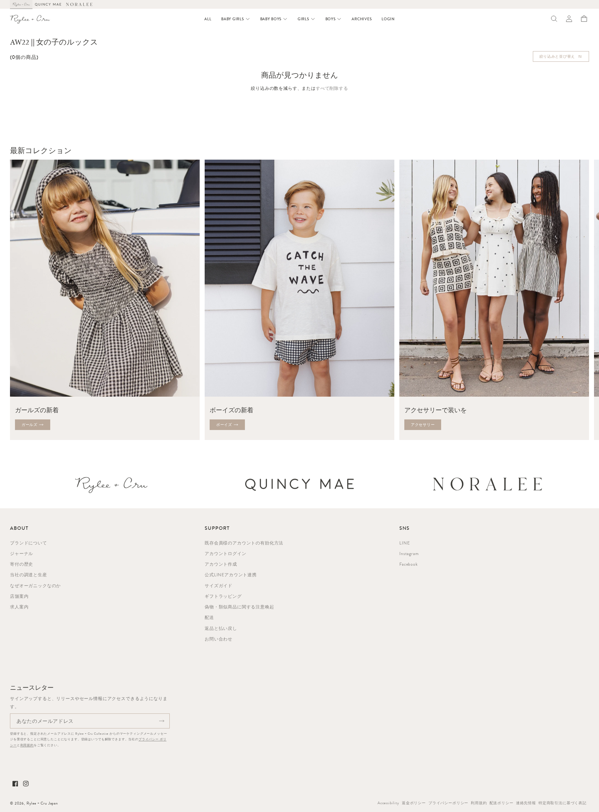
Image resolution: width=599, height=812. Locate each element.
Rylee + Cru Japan (42, 803)
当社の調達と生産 (28, 575)
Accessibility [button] (388, 803)
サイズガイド (218, 585)
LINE (404, 543)
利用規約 (27, 745)
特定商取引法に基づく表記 (562, 803)
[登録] (161, 720)
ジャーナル (21, 553)
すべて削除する (332, 88)
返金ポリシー (414, 803)
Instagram (409, 553)
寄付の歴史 (21, 564)
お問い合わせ (218, 639)
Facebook (408, 564)
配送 (209, 617)
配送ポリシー (501, 803)
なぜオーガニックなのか (35, 585)
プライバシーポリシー (448, 803)
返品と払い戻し (221, 628)
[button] (235, 19)
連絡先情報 (526, 803)
